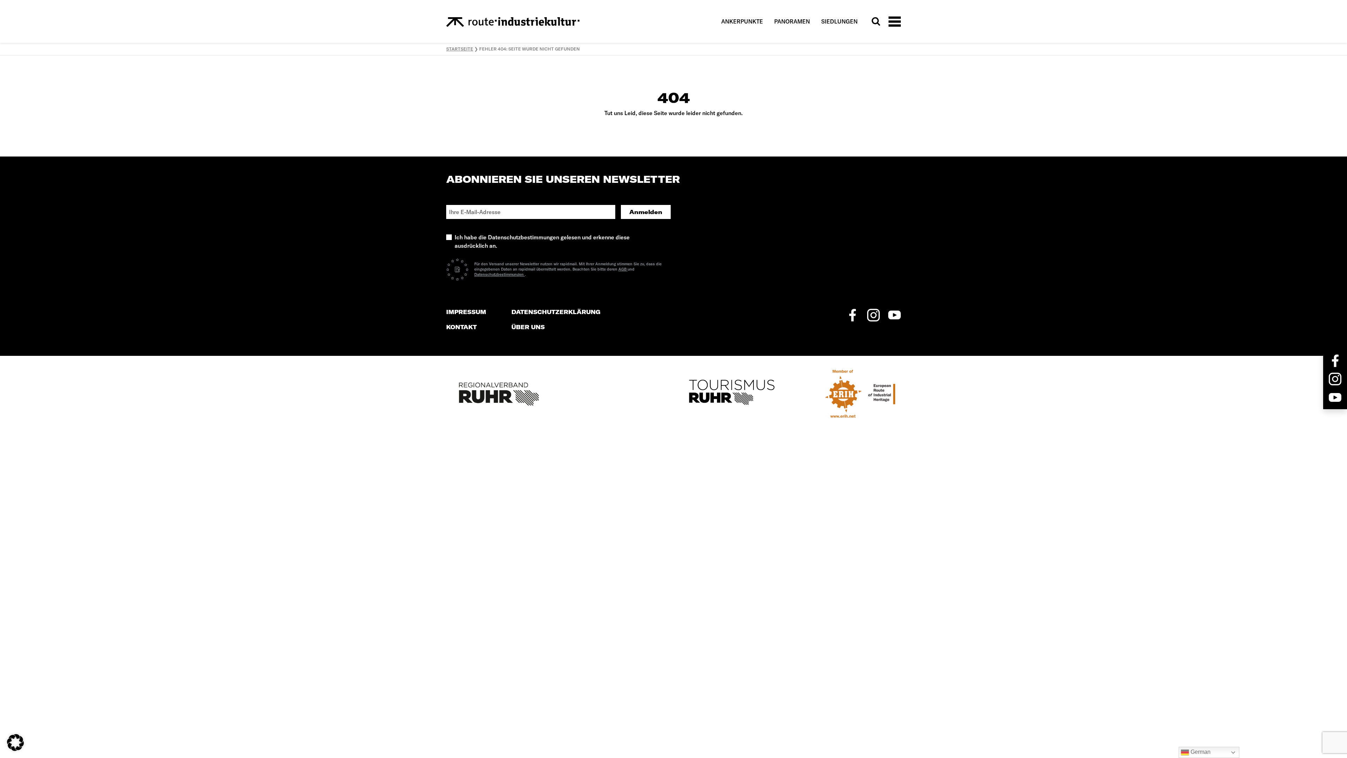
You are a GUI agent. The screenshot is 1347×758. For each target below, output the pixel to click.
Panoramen (792, 21)
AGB (623, 269)
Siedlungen (839, 21)
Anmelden (645, 211)
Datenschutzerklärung (556, 312)
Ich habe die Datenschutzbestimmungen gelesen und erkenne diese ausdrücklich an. (542, 241)
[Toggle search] (876, 21)
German (1200, 752)
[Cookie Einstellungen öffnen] (15, 741)
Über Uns (528, 327)
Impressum (466, 312)
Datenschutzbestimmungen (499, 274)
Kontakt (461, 327)
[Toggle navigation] (895, 21)
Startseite (459, 49)
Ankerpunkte (742, 21)
